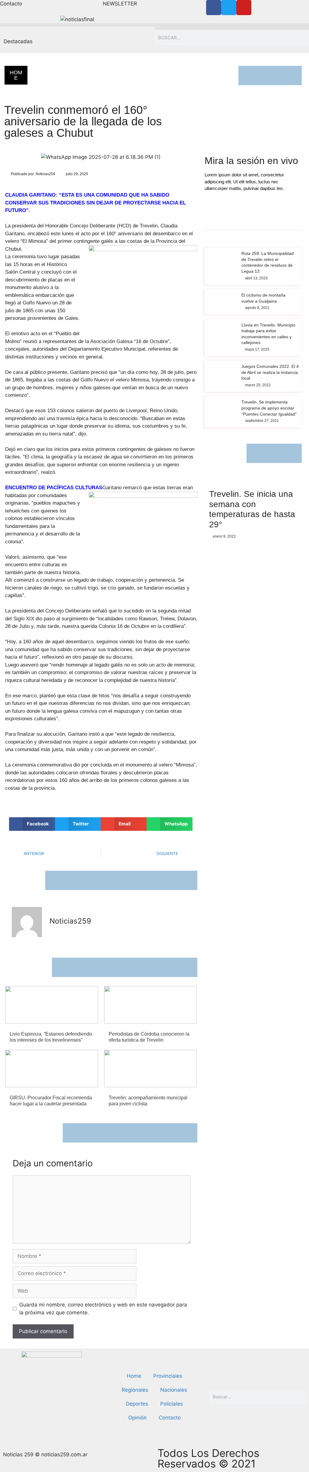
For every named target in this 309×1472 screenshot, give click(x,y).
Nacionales (173, 1390)
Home (134, 1376)
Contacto (170, 1418)
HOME (16, 75)
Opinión (137, 1418)
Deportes (137, 1404)
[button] (154, 25)
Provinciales (167, 1376)
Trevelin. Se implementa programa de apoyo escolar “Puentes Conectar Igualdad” (269, 408)
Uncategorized (59, 89)
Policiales (171, 1404)
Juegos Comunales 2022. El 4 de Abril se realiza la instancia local (270, 372)
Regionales (54, 81)
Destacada (52, 73)
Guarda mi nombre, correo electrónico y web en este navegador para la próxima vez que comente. (103, 1309)
